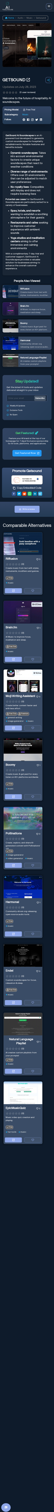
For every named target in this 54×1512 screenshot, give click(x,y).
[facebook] (14, 494)
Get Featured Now (25, 453)
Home (11, 18)
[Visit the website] (13, 590)
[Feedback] (6, 1507)
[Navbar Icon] (49, 6)
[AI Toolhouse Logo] (7, 6)
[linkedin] (35, 494)
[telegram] (40, 494)
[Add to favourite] (32, 590)
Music (29, 18)
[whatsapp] (30, 494)
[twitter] (19, 494)
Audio (20, 18)
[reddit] (24, 494)
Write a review (28, 509)
